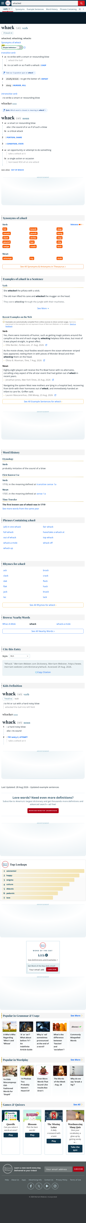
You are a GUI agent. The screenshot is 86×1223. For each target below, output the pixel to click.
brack (46, 570)
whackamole (10, 542)
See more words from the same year (20, 508)
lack (45, 597)
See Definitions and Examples (42, 960)
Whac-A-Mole (9, 623)
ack (5, 570)
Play (11, 1135)
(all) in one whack (12, 526)
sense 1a (41, 493)
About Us (15, 1180)
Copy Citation (44, 672)
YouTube (47, 1186)
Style (5, 656)
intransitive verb (9, 93)
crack (45, 575)
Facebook (31, 1186)
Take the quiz (75, 1148)
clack (5, 575)
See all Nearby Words (42, 631)
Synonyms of (11, 42)
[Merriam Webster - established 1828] (8, 3)
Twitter (39, 1186)
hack (45, 586)
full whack (8, 532)
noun (26, 118)
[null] (46, 955)
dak (5, 581)
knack (46, 591)
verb (25, 28)
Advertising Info (35, 1180)
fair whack (48, 526)
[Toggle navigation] (2, 3)
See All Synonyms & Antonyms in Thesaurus (42, 266)
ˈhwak (7, 698)
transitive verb (8, 52)
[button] (7, 9)
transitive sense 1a (46, 484)
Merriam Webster (7, 1169)
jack (5, 591)
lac (4, 597)
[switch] (12, 47)
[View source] (46, 345)
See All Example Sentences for (42, 401)
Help (7, 1180)
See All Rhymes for (42, 605)
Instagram (55, 1186)
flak (5, 586)
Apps (24, 1180)
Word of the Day (43, 951)
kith (41, 955)
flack (45, 581)
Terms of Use (75, 1180)
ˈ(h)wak (7, 32)
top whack (48, 537)
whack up (8, 548)
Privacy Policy (62, 1180)
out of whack (9, 537)
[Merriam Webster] (43, 945)
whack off (48, 542)
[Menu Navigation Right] (83, 9)
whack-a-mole (64, 623)
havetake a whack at (53, 532)
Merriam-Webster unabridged (43, 811)
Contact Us (49, 1180)
